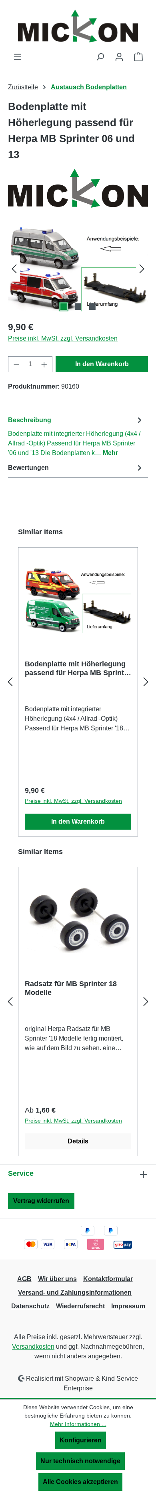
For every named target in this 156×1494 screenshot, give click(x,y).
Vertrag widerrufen (41, 1200)
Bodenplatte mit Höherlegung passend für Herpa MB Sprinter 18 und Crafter (78, 668)
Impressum (128, 1306)
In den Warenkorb (102, 364)
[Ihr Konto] (119, 57)
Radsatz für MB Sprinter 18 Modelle (71, 988)
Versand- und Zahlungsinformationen (75, 1292)
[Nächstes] (142, 269)
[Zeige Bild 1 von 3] (63, 306)
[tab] (76, 436)
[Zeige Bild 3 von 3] (92, 306)
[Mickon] (78, 188)
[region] (78, 269)
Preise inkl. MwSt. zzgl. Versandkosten (63, 338)
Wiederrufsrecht (80, 1306)
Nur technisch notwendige (80, 1461)
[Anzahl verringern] (16, 364)
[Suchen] (100, 57)
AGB (24, 1278)
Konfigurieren (81, 1440)
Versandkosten (33, 1346)
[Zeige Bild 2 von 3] (78, 306)
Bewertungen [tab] (28, 467)
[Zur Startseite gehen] (78, 26)
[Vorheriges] (14, 269)
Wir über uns (57, 1278)
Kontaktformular (108, 1278)
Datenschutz (30, 1306)
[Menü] (17, 57)
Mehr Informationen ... (78, 1424)
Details (78, 1141)
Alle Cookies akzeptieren (80, 1481)
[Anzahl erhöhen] (44, 364)
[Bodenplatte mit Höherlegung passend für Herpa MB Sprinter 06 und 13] (78, 269)
